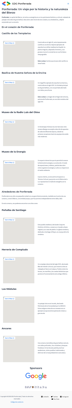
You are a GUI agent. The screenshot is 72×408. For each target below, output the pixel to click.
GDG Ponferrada (21, 3)
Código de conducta (17, 402)
